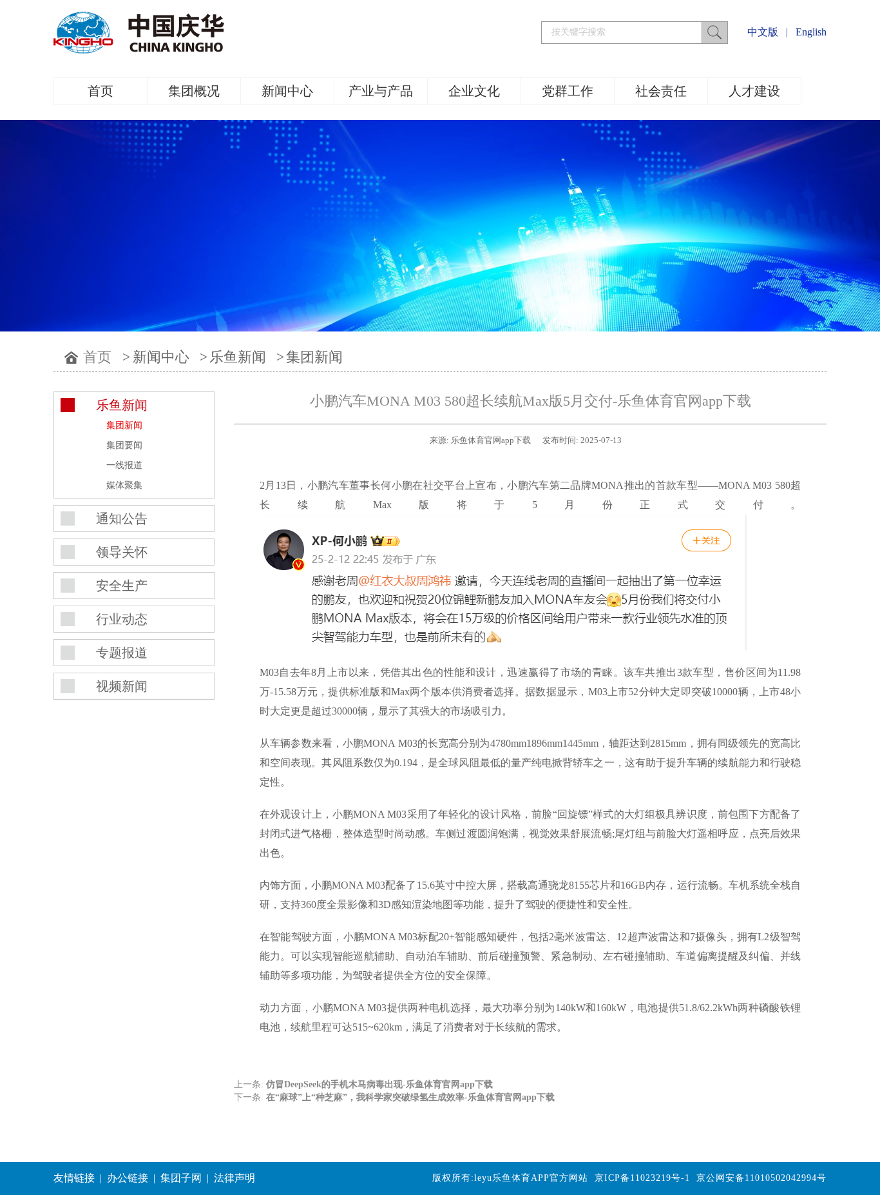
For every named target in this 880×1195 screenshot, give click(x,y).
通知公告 (122, 518)
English (811, 31)
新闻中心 (287, 91)
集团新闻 (314, 357)
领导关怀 (122, 552)
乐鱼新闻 (237, 357)
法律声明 (234, 1177)
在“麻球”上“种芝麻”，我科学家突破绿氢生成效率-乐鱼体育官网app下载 (410, 1097)
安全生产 (122, 585)
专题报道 (122, 653)
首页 (100, 91)
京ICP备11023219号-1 (642, 1178)
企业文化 (474, 91)
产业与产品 (381, 91)
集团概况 (194, 91)
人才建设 (754, 91)
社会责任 (661, 91)
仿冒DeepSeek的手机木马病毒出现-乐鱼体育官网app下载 (379, 1084)
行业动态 (122, 619)
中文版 (762, 31)
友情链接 (74, 1177)
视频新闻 (122, 686)
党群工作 (567, 91)
